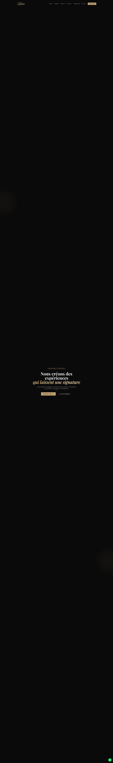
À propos (56, 3)
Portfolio (69, 3)
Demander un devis (47, 393)
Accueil (50, 3)
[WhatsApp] (110, 760)
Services (63, 3)
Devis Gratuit (92, 3)
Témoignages (76, 3)
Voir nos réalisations (65, 393)
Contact (84, 3)
